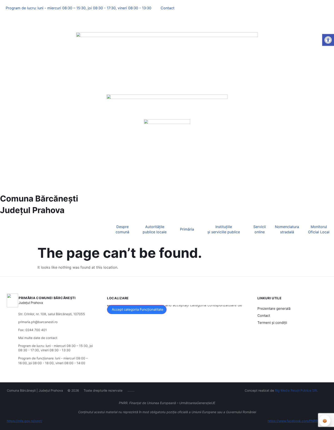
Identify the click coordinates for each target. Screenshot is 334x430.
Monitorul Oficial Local (318, 229)
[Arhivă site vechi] (12, 25)
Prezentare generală (273, 308)
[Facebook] (3, 25)
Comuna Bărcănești (39, 199)
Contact (263, 315)
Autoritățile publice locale (155, 229)
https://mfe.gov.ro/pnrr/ (24, 421)
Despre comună (122, 229)
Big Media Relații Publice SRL (296, 390)
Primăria (187, 229)
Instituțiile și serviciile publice (223, 229)
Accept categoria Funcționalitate (137, 309)
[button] (3, 19)
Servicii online (259, 229)
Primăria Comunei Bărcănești (47, 298)
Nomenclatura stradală (287, 229)
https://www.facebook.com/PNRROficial (297, 421)
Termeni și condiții (272, 322)
